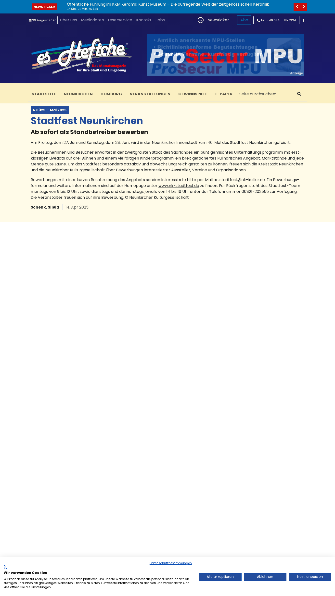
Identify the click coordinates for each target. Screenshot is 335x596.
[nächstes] (303, 7)
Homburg (111, 94)
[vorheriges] (297, 7)
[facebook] (303, 20)
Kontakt (144, 20)
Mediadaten (92, 20)
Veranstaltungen (150, 94)
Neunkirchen (78, 94)
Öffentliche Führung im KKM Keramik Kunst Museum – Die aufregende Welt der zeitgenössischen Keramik (168, 4)
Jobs (160, 20)
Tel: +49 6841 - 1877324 (278, 20)
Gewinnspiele (192, 94)
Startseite (44, 94)
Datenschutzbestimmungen (171, 563)
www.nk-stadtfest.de (178, 185)
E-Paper (223, 94)
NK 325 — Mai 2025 (49, 110)
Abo (244, 20)
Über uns (68, 20)
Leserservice (120, 20)
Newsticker (44, 7)
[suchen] (299, 94)
